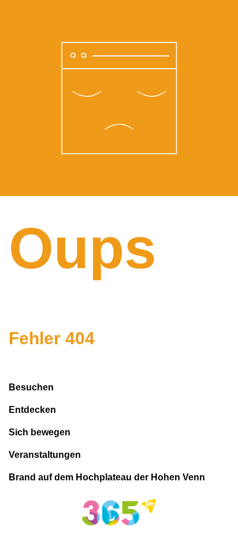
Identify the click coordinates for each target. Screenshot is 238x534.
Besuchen (31, 387)
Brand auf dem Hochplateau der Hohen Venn (107, 477)
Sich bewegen (39, 432)
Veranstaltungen (45, 455)
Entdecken (32, 410)
